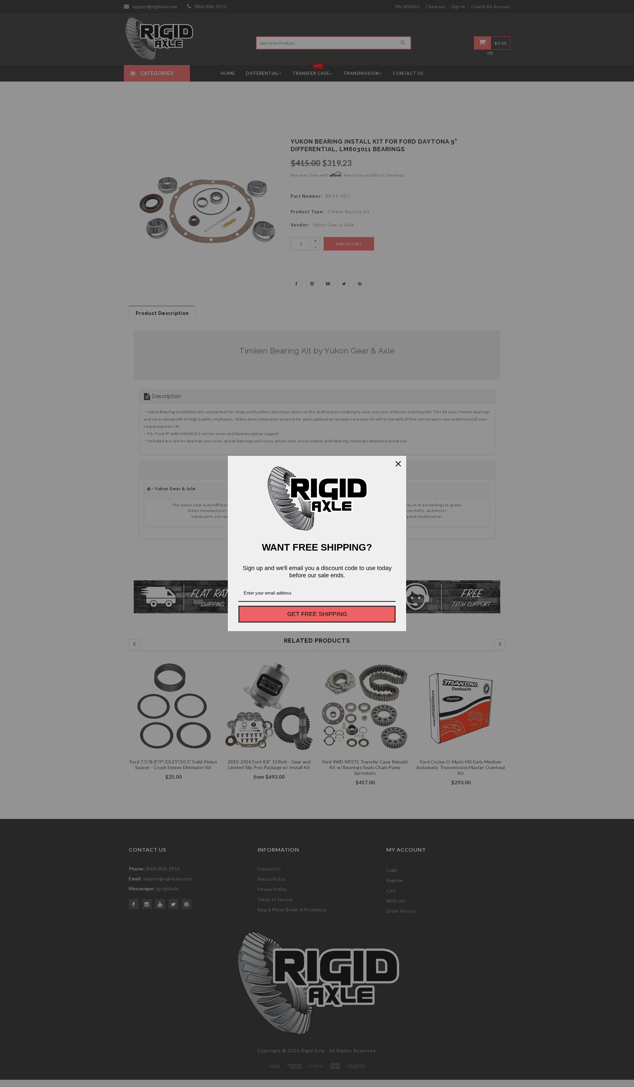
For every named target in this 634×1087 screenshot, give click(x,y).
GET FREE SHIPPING (317, 614)
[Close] (398, 464)
